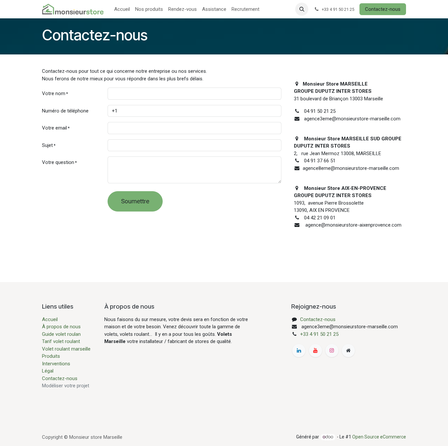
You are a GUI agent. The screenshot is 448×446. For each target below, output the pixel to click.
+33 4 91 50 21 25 (319, 334)
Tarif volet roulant (61, 341)
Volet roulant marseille (66, 349)
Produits (51, 356)
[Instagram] (331, 350)
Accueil (50, 319)
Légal (47, 371)
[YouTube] (315, 350)
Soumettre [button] (135, 201)
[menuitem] (122, 9)
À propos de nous (61, 327)
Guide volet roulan (61, 334)
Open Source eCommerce (379, 436)
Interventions (56, 364)
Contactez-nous (382, 9)
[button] (301, 9)
